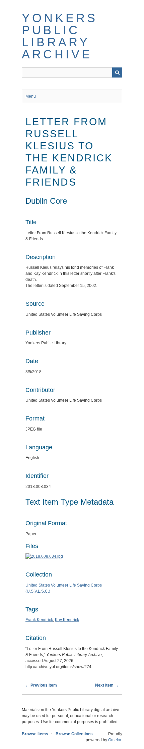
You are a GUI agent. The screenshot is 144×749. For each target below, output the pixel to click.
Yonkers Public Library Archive (59, 36)
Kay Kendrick (67, 619)
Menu (30, 96)
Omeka (114, 740)
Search (117, 72)
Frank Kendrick (39, 619)
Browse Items (35, 734)
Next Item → (107, 685)
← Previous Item (41, 685)
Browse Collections (74, 734)
